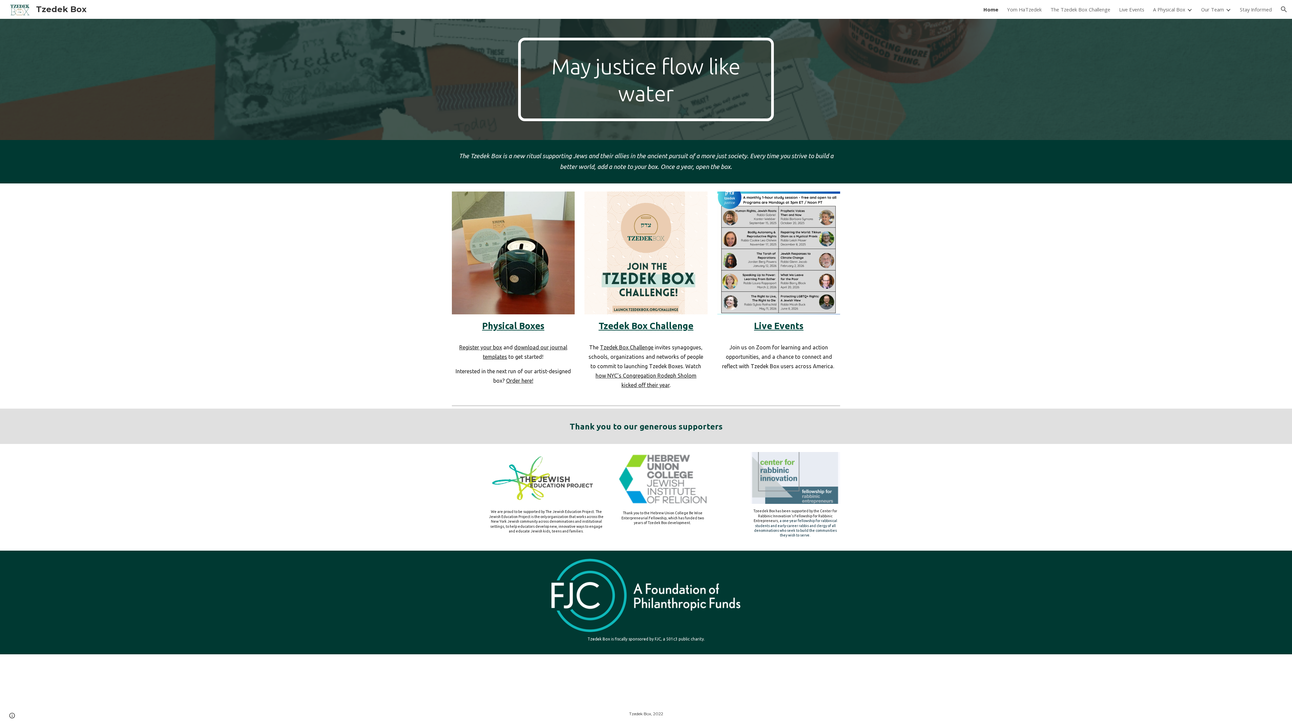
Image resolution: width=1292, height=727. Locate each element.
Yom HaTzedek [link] (1024, 9)
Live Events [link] (1131, 9)
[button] (1284, 9)
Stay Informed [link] (1256, 9)
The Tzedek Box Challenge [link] (1080, 9)
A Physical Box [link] (1169, 9)
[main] (646, 79)
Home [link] (990, 9)
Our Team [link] (1212, 9)
